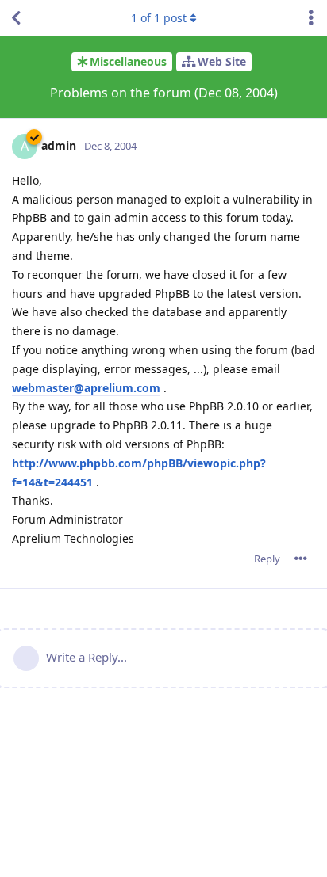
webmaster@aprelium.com (86, 387)
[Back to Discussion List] (16, 18)
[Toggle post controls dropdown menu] (301, 558)
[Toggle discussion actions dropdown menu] (311, 18)
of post (159, 17)
